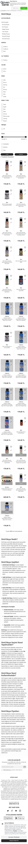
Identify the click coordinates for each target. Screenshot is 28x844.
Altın (4, 80)
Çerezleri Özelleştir (14, 837)
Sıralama (21, 154)
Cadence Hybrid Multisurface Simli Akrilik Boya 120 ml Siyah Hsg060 (7, 404)
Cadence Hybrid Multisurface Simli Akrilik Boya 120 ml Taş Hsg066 (21, 376)
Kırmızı (5, 89)
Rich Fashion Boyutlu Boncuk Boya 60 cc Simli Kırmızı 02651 (7, 177)
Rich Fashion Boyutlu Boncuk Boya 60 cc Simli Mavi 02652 (21, 490)
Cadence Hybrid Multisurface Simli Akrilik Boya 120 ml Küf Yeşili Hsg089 (7, 376)
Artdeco (5, 46)
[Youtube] (16, 810)
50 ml (4, 69)
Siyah (4, 96)
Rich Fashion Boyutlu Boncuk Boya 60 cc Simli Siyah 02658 (7, 461)
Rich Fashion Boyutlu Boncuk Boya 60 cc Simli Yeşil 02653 (7, 290)
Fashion (5, 60)
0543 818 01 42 (14, 804)
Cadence (5, 49)
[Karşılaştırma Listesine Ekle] (11, 165)
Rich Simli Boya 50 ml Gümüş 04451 (7, 347)
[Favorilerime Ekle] (11, 162)
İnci (4, 87)
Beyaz (5, 121)
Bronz (4, 82)
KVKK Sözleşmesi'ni (7, 769)
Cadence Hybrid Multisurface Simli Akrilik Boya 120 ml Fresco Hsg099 (7, 319)
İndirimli (5, 147)
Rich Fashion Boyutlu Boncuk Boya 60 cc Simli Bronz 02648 (7, 234)
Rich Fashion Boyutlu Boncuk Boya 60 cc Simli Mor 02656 (7, 262)
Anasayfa (4, 10)
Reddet (15, 830)
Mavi (4, 92)
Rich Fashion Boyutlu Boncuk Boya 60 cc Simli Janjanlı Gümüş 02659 (21, 461)
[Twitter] (7, 810)
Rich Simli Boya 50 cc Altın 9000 (21, 262)
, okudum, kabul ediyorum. (12, 769)
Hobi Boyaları (13, 10)
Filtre (7, 154)
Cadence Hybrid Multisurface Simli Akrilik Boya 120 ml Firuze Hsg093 (21, 348)
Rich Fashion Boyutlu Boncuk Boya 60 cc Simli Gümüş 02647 (21, 177)
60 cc (4, 71)
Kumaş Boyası (5, 24)
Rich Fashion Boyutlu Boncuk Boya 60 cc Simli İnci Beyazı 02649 (21, 234)
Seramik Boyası (6, 36)
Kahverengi (6, 116)
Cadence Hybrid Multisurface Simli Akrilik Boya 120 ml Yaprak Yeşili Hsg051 (21, 405)
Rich (4, 51)
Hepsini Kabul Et (14, 840)
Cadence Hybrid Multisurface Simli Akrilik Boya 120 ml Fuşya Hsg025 (7, 433)
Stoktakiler (6, 144)
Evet (24, 8)
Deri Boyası (5, 27)
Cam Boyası (5, 31)
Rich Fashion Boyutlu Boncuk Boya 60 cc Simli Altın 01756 (21, 205)
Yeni (4, 150)
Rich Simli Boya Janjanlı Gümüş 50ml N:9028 (7, 205)
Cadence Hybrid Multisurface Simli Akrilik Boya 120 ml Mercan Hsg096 (21, 319)
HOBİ (8, 10)
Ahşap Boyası (5, 29)
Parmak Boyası (6, 38)
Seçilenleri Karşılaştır (8, 156)
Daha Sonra (16, 8)
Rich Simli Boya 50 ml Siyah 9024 (21, 290)
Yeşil (4, 104)
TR (4, 129)
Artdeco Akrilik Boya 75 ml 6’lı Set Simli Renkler (7, 489)
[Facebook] (12, 810)
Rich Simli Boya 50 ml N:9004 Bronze (21, 433)
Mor (4, 94)
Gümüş (5, 84)
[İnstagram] (20, 810)
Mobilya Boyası (6, 34)
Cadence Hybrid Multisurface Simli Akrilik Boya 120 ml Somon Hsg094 (7, 519)
